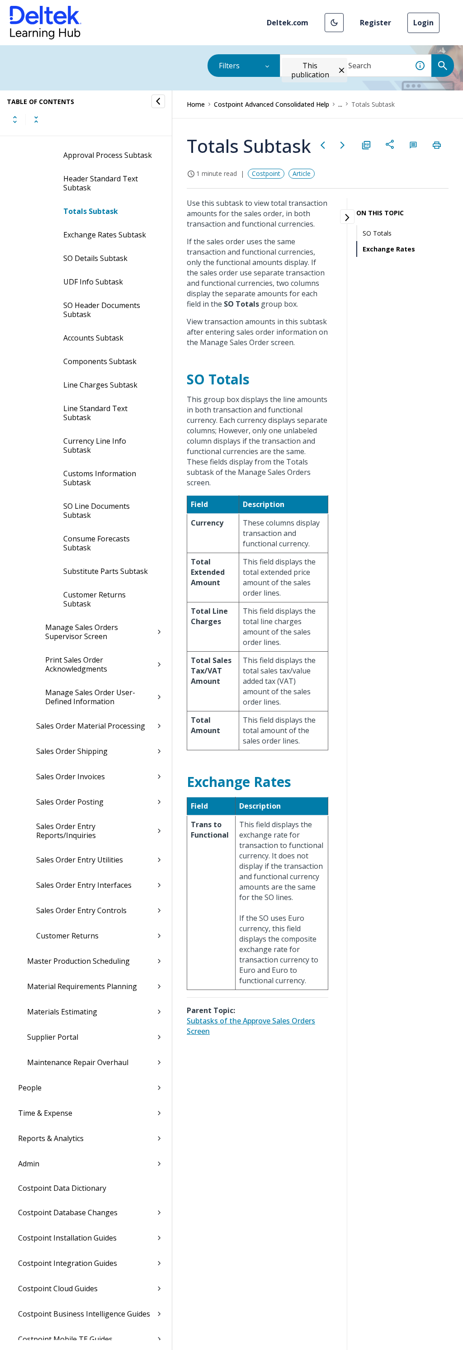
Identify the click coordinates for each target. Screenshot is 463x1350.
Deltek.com (287, 23)
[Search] (442, 65)
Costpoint (266, 173)
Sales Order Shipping (72, 751)
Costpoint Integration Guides (67, 1263)
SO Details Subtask (95, 258)
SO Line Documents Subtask (96, 511)
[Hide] (158, 101)
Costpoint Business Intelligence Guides (84, 1313)
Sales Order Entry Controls (81, 910)
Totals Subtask (90, 211)
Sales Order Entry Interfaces (84, 885)
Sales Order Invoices (70, 776)
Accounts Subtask (93, 337)
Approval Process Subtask (107, 155)
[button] (334, 22)
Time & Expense (45, 1113)
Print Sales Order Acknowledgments (76, 664)
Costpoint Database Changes (68, 1212)
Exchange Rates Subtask (104, 234)
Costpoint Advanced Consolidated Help (271, 104)
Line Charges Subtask (100, 384)
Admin (28, 1163)
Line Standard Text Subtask (95, 413)
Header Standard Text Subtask (100, 183)
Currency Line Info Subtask (94, 445)
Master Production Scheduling (78, 961)
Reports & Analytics (51, 1138)
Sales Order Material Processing (90, 725)
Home (196, 104)
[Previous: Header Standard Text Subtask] (323, 145)
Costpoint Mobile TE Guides (65, 1339)
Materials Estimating (62, 1011)
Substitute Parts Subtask (105, 571)
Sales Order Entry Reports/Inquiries (66, 831)
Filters (229, 66)
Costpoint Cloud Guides (58, 1288)
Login (423, 23)
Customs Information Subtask (99, 478)
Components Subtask (100, 361)
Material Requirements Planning (82, 986)
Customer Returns (67, 935)
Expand (15, 119)
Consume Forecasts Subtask (96, 543)
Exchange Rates (389, 249)
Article (302, 173)
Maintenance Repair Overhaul (77, 1062)
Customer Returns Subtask (94, 599)
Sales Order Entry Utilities (79, 859)
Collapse (36, 119)
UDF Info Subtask (93, 281)
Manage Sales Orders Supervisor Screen (81, 632)
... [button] (340, 104)
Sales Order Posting (70, 801)
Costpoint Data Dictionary (62, 1188)
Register (375, 23)
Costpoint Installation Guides (67, 1237)
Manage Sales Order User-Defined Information (90, 697)
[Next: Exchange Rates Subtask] (342, 145)
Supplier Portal (52, 1037)
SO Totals (377, 233)
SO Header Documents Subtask (101, 310)
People (30, 1087)
